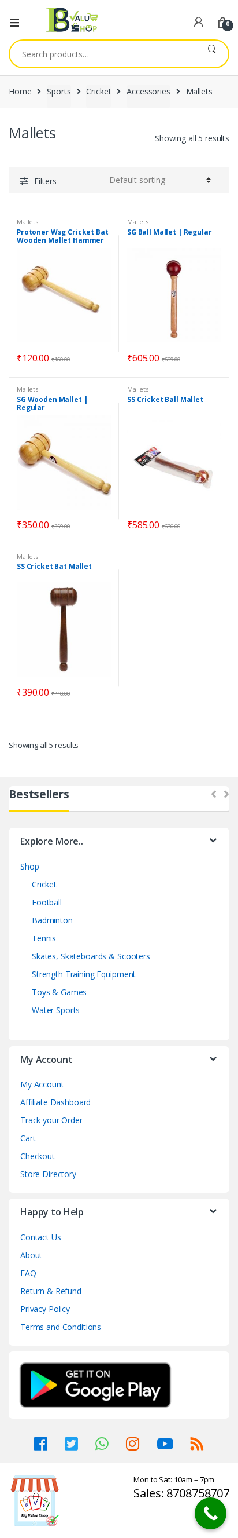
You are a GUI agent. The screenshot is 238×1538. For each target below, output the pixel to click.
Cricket (98, 91)
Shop (29, 866)
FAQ (28, 1272)
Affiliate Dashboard (55, 1102)
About (31, 1255)
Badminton (52, 920)
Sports (58, 91)
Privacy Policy (45, 1308)
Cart (27, 1138)
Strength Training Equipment (84, 974)
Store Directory (48, 1173)
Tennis (44, 938)
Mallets (27, 221)
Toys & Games (59, 992)
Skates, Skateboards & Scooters (91, 956)
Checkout (37, 1155)
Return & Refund (50, 1290)
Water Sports (56, 1009)
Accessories (148, 91)
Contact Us (40, 1237)
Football (47, 902)
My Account (42, 1084)
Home (20, 91)
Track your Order (51, 1120)
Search (211, 54)
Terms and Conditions (60, 1326)
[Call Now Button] (210, 1513)
